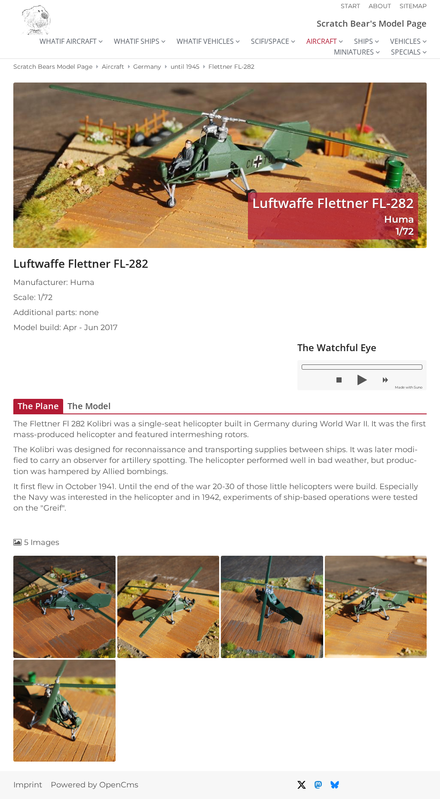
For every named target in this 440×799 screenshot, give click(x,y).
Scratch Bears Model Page (52, 66)
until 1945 (185, 66)
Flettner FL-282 (231, 66)
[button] (339, 380)
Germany (147, 66)
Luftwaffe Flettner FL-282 (80, 264)
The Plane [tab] (38, 406)
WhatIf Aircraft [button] (68, 41)
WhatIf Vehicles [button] (205, 41)
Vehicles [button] (405, 41)
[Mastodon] (318, 785)
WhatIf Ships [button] (136, 41)
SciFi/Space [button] (270, 41)
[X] (301, 785)
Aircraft (113, 66)
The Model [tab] (89, 406)
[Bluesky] (334, 785)
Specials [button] (406, 52)
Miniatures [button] (354, 52)
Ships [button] (363, 41)
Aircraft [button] (321, 41)
